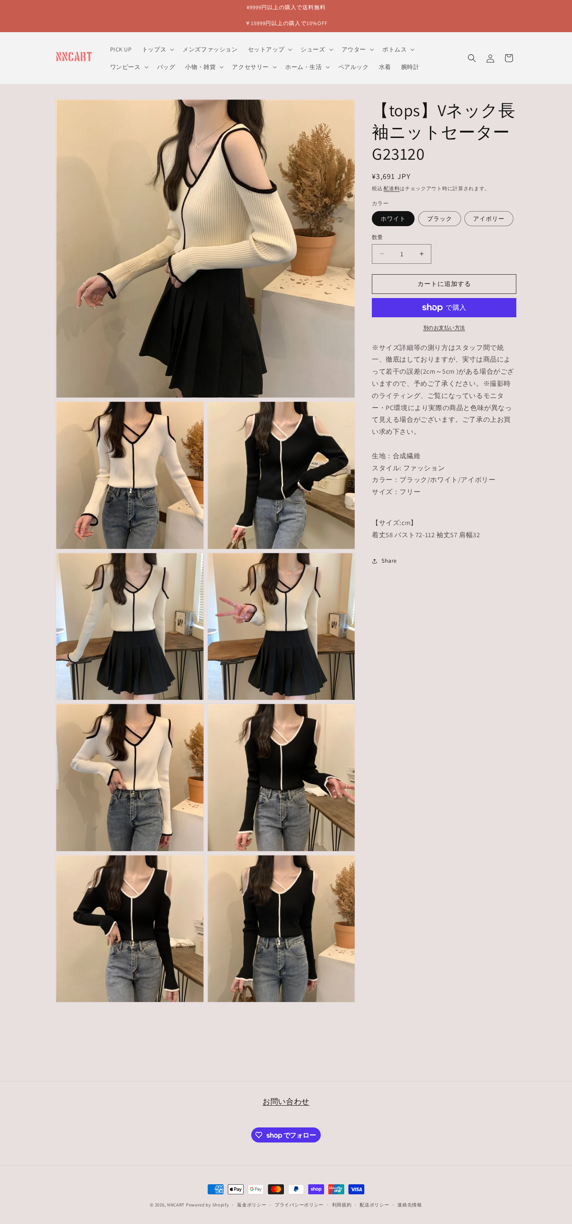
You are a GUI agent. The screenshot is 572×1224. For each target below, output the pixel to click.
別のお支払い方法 (444, 327)
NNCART (176, 1205)
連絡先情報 (409, 1205)
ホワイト (393, 218)
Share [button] (389, 560)
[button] (157, 49)
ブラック (439, 218)
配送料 (391, 188)
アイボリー (489, 218)
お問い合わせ (286, 1101)
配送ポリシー (374, 1205)
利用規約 (342, 1205)
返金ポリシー (251, 1205)
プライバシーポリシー (299, 1205)
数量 (377, 237)
